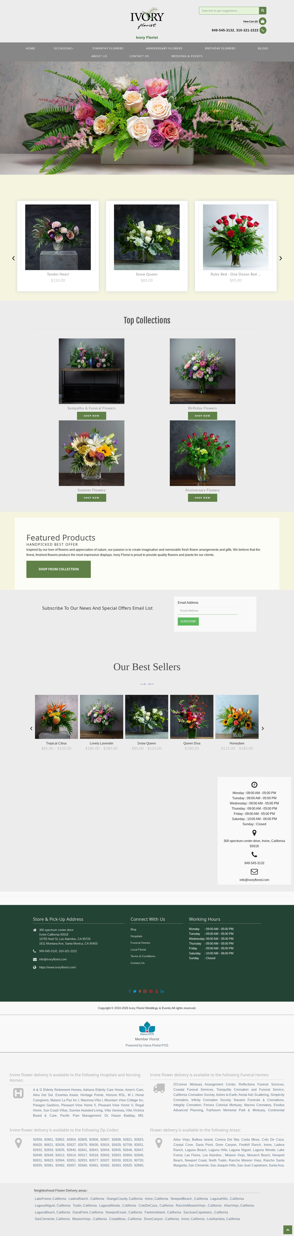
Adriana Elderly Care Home (103, 1089)
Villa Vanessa (114, 1110)
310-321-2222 (247, 30)
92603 (116, 1155)
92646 (127, 1150)
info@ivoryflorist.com (53, 959)
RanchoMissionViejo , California (199, 1205)
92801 (48, 1139)
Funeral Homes (140, 942)
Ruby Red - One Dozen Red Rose (236, 274)
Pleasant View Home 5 (78, 1105)
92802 (59, 1139)
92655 (37, 1165)
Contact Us (138, 963)
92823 (138, 1139)
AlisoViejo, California (239, 1205)
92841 (82, 1150)
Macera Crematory (257, 1105)
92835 (59, 1150)
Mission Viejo (235, 1155)
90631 (37, 1160)
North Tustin (218, 1160)
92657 (71, 1165)
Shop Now (91, 415)
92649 (48, 1155)
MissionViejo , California (89, 1219)
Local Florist (138, 949)
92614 (71, 1155)
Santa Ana (276, 1165)
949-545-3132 (223, 30)
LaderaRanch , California (86, 1198)
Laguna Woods (264, 1150)
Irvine (268, 1144)
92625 (127, 1165)
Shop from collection (59, 569)
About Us (99, 56)
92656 (37, 1139)
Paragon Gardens (46, 1105)
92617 (82, 1155)
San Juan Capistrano (252, 1165)
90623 (48, 1160)
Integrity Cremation (187, 1105)
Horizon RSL (115, 1095)
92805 (82, 1139)
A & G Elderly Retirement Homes (57, 1089)
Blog (133, 929)
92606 (138, 1155)
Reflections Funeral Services (261, 1084)
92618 (93, 1155)
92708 (127, 1144)
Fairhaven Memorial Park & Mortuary (235, 1110)
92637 (104, 1160)
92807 (104, 1139)
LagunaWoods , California (117, 1205)
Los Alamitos (213, 1155)
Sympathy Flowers (108, 48)
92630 (116, 1160)
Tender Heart (58, 274)
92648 (37, 1155)
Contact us (139, 56)
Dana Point (204, 1144)
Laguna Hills (218, 1150)
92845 (116, 1150)
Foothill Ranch (250, 1144)
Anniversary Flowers (164, 48)
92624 (104, 1144)
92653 (82, 1160)
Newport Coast (196, 1160)
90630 (93, 1144)
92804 (71, 1139)
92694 (59, 1160)
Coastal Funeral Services (193, 1089)
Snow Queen (147, 274)
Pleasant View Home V (115, 1105)
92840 (71, 1150)
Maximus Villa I (92, 1100)
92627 (71, 1144)
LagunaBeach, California (52, 1212)
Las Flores (192, 1155)
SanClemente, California (52, 1219)
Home (30, 48)
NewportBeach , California (189, 1198)
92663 (116, 1165)
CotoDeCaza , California (156, 1205)
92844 (104, 1150)
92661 (93, 1165)
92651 (71, 1160)
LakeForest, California (50, 1198)
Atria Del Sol (43, 1095)
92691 (48, 1165)
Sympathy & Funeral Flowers (92, 408)
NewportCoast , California (124, 1212)
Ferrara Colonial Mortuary (223, 1105)
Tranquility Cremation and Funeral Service (250, 1089)
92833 (48, 1150)
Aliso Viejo (181, 1139)
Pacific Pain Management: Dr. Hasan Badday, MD (101, 1115)
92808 (116, 1139)
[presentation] (13, 257)
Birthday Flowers (220, 48)
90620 (37, 1144)
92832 (37, 1150)
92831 (138, 1144)
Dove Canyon (226, 1144)
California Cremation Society (193, 1094)
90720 (138, 1160)
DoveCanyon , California (161, 1219)
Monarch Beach (258, 1155)
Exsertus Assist (66, 1095)
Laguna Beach (195, 1150)
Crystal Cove (183, 1144)
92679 (82, 1144)
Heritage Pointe (92, 1095)
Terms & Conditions (143, 956)
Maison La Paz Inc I (64, 1100)
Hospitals (136, 936)
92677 (93, 1160)
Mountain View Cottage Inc (123, 1100)
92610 (127, 1160)
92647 (138, 1150)
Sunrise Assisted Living (86, 1110)
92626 (59, 1144)
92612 (59, 1155)
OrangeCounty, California (125, 1198)
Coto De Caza (273, 1139)
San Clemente (198, 1165)
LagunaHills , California (227, 1198)
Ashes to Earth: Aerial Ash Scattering (242, 1094)
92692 (59, 1165)
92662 (104, 1165)
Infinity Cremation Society (211, 1100)
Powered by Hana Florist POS (147, 1045)
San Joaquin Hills (223, 1165)
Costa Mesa (250, 1139)
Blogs (263, 48)
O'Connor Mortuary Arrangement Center (204, 1084)
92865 (138, 1165)
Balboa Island (202, 1139)
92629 (116, 1144)
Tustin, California (85, 1205)
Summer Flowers (91, 490)
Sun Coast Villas (55, 1110)
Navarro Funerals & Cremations (259, 1100)
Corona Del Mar (227, 1139)
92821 (127, 1139)
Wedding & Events (187, 56)
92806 (93, 1139)
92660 (82, 1165)
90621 (48, 1144)
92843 (93, 1150)
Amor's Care (134, 1089)
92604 (127, 1155)
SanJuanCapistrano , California (205, 1212)
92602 (104, 1155)
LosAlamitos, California (223, 1219)
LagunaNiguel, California (52, 1205)
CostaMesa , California (125, 1219)
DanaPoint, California (88, 1212)
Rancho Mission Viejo (245, 1160)
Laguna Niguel (240, 1150)
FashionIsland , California (163, 1212)
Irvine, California (156, 1198)
